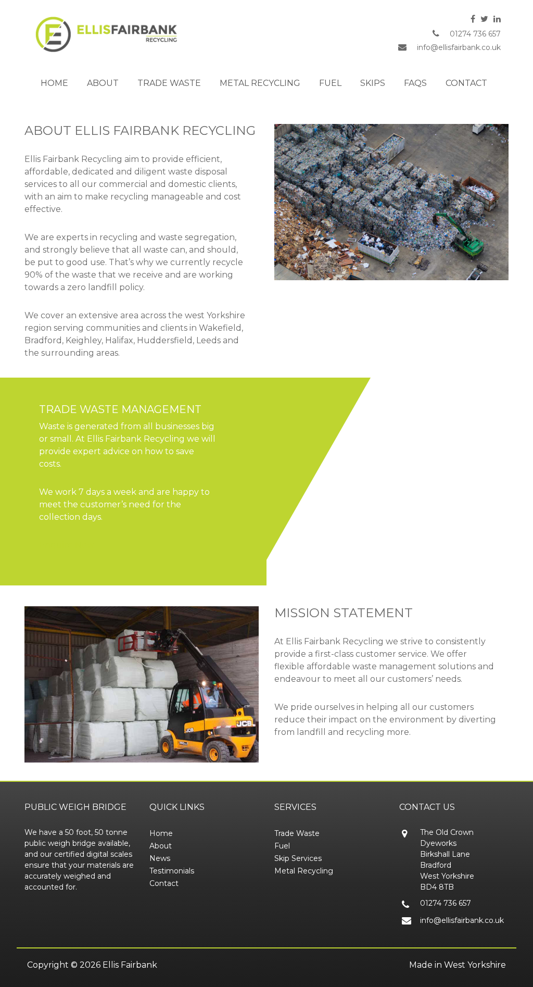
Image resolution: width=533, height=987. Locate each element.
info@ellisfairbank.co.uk (459, 47)
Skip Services (298, 858)
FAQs (415, 83)
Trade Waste (169, 83)
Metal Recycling (260, 83)
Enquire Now (66, 545)
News (159, 858)
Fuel (330, 83)
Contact (466, 83)
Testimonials (171, 871)
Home (54, 83)
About (103, 83)
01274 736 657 (475, 34)
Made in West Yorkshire (457, 965)
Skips (372, 83)
